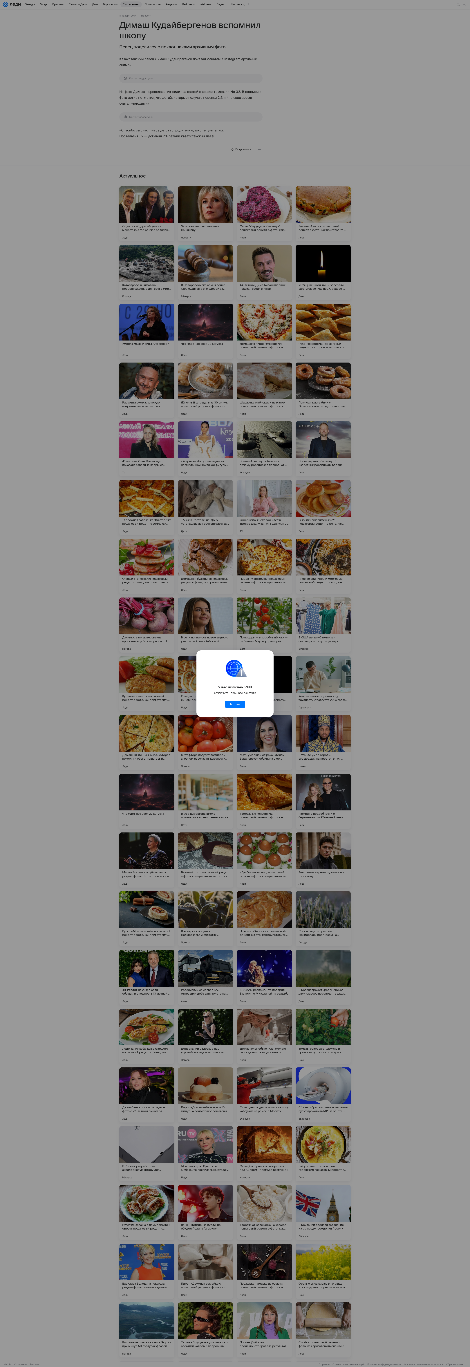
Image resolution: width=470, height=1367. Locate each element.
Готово (235, 704)
